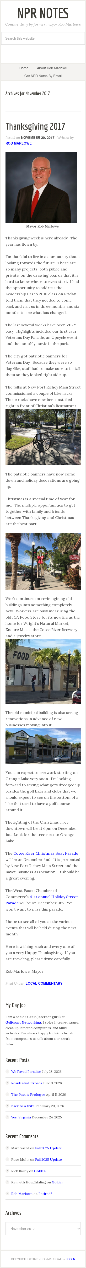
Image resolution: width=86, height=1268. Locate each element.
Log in (70, 1259)
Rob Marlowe (21, 1194)
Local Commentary (44, 983)
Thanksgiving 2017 (35, 126)
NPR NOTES (43, 13)
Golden (40, 1171)
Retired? (45, 1194)
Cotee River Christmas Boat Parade (45, 853)
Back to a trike (23, 1106)
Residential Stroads (26, 1083)
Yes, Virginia (21, 1117)
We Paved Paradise (26, 1071)
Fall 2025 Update (48, 1148)
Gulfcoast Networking (23, 1022)
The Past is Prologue (28, 1094)
